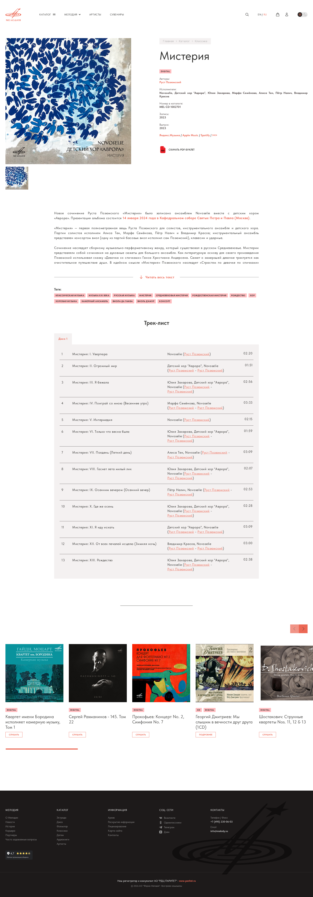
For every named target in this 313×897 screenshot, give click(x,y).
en (259, 14)
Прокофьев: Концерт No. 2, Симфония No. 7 (158, 719)
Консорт (164, 301)
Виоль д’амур (146, 301)
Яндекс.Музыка (169, 135)
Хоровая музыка (66, 301)
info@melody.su (219, 831)
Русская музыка (124, 295)
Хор (252, 295)
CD (198, 710)
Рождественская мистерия (209, 295)
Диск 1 (63, 338)
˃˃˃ (214, 135)
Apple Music (190, 135)
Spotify (205, 135)
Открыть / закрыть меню (54, 14)
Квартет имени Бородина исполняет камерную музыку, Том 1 (32, 722)
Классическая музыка (70, 295)
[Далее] (303, 628)
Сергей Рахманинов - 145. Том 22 (97, 719)
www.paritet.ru (187, 880)
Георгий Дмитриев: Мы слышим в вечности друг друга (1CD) (224, 722)
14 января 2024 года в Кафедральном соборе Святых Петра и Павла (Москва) (186, 218)
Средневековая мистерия (172, 295)
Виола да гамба (123, 301)
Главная (168, 41)
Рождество (238, 295)
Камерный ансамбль (95, 301)
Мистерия (145, 295)
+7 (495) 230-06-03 (221, 821)
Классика (201, 41)
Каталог (184, 41)
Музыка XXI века (99, 295)
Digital (165, 71)
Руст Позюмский (170, 82)
